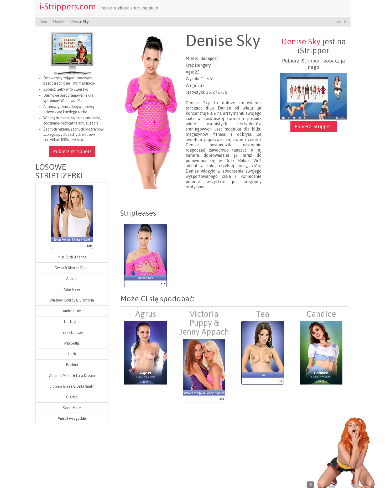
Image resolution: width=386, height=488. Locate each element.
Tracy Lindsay (72, 332)
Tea (262, 314)
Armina (71, 279)
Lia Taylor (72, 322)
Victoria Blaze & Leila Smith (71, 386)
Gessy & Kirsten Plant (72, 268)
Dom (43, 22)
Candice (321, 314)
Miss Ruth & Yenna (72, 257)
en (339, 22)
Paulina (72, 365)
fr (345, 22)
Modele (59, 22)
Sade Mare (72, 408)
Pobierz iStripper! (72, 151)
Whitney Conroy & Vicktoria (72, 300)
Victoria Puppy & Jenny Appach (204, 322)
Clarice (72, 397)
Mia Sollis (72, 343)
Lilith (72, 354)
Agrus (145, 314)
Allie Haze (72, 289)
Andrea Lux (72, 311)
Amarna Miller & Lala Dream (72, 375)
